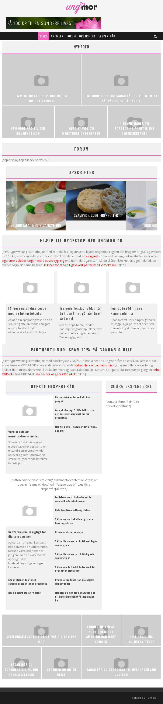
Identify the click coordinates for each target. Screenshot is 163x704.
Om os (152, 698)
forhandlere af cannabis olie (93, 365)
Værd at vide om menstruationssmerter (23, 433)
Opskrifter (87, 36)
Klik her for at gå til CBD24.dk (55, 374)
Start (43, 36)
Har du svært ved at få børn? (24, 592)
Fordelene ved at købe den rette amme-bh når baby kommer (73, 499)
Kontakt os (138, 698)
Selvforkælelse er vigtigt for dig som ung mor (27, 534)
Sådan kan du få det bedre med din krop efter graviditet (75, 569)
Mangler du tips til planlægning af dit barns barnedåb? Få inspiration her (75, 596)
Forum (71, 36)
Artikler (57, 36)
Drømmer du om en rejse (69, 532)
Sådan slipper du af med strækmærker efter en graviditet (27, 581)
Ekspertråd (106, 36)
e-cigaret (92, 256)
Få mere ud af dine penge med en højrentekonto (27, 311)
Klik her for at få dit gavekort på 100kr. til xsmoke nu (80, 265)
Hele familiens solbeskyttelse (72, 510)
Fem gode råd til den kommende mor (126, 311)
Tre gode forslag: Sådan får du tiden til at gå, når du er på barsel (80, 313)
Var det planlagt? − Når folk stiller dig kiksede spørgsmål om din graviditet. (75, 413)
